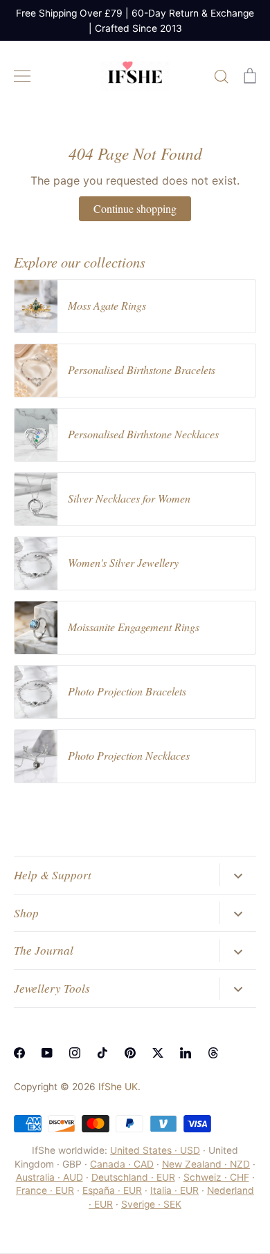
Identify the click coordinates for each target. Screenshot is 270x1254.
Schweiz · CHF (216, 1177)
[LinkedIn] (185, 1053)
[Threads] (213, 1053)
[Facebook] (19, 1053)
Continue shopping (135, 208)
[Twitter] (158, 1053)
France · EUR (45, 1190)
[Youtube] (47, 1053)
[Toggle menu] (22, 76)
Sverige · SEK (151, 1204)
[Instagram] (75, 1053)
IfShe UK (118, 1086)
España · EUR (112, 1190)
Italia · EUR (174, 1190)
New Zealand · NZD (206, 1164)
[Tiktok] (102, 1053)
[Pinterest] (130, 1053)
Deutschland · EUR (133, 1177)
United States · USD (155, 1150)
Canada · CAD (122, 1164)
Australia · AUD (49, 1177)
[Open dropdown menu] (237, 874)
